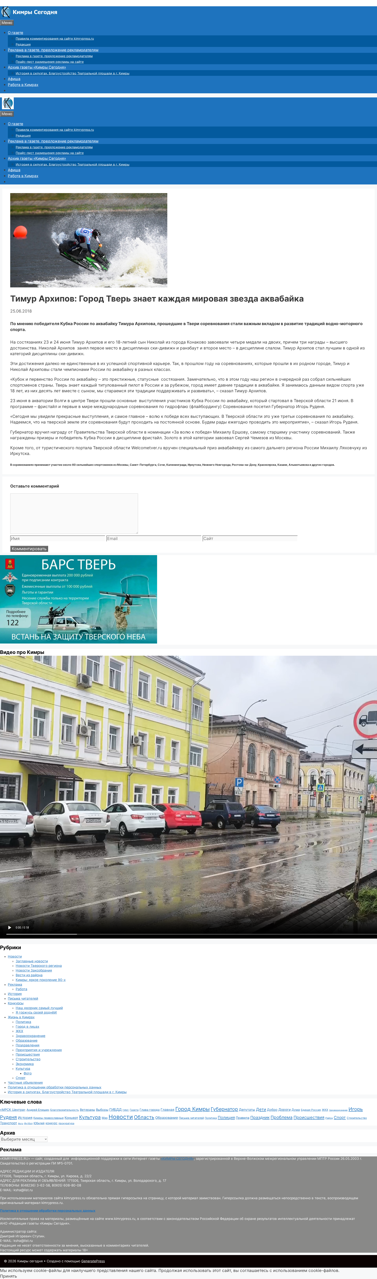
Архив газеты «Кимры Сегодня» (37, 67)
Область (144, 1117)
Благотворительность (64, 1109)
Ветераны (87, 1110)
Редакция (23, 44)
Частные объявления (25, 1083)
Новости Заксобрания (34, 970)
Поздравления (27, 1045)
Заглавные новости (32, 961)
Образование (27, 1040)
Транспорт (8, 1123)
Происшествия (28, 1054)
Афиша (14, 79)
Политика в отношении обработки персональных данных (54, 1087)
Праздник (260, 1117)
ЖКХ (19, 1031)
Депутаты (247, 1110)
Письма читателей (23, 998)
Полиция (226, 1117)
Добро (272, 1110)
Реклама (15, 985)
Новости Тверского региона (39, 966)
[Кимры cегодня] (29, 17)
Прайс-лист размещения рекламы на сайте (50, 62)
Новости (15, 956)
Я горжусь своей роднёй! (36, 1012)
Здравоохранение (30, 1036)
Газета (134, 1109)
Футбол (28, 1123)
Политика (23, 1022)
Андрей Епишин (38, 1110)
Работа (21, 989)
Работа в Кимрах (23, 85)
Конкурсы (16, 1003)
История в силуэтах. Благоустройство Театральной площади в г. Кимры (72, 73)
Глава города (150, 1110)
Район (329, 1118)
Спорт (21, 1078)
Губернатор (224, 1109)
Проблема (282, 1117)
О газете (15, 32)
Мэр (105, 1118)
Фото (28, 1073)
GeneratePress (93, 1261)
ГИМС (126, 1110)
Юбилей (39, 1123)
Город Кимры (192, 1109)
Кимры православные (48, 1117)
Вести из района (29, 975)
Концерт (71, 1118)
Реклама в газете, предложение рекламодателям (53, 50)
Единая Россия (311, 1109)
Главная (167, 1110)
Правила (242, 1118)
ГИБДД (115, 1110)
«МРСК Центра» (13, 1110)
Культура (23, 1069)
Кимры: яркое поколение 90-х (41, 980)
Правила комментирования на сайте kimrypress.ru (55, 38)
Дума (296, 1110)
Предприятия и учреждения (39, 1050)
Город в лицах (27, 1027)
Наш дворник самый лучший (39, 1008)
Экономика (25, 1064)
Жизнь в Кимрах (21, 1017)
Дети (261, 1109)
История (15, 994)
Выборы (102, 1110)
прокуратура (66, 1123)
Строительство (28, 1059)
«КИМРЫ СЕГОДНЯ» (177, 1159)
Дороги (284, 1110)
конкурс (52, 1123)
